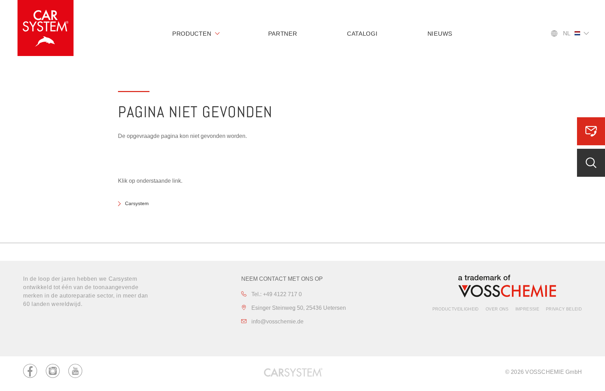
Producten (191, 33)
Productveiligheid (455, 309)
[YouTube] (75, 372)
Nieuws (439, 33)
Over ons (497, 309)
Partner (282, 33)
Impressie (527, 309)
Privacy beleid (564, 309)
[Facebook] (30, 372)
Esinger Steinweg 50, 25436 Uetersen (298, 308)
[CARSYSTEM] (46, 28)
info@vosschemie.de (277, 321)
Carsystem (137, 203)
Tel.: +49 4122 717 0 (276, 294)
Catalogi (362, 33)
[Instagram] (53, 372)
